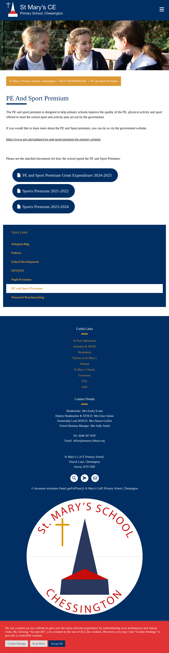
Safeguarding (20, 244)
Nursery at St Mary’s (84, 358)
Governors (85, 375)
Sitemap (84, 363)
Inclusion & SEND (84, 346)
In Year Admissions (84, 340)
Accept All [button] (57, 643)
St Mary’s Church (84, 369)
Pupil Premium (21, 279)
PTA (84, 381)
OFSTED (17, 270)
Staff (84, 387)
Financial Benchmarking (27, 297)
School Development (25, 261)
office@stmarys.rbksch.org (89, 440)
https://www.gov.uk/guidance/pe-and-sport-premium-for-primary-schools (53, 139)
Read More (39, 643)
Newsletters (84, 352)
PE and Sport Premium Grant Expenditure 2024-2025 (67, 175)
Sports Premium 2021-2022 (45, 191)
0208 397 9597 (87, 435)
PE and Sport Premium (27, 288)
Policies (16, 253)
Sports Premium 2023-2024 (45, 206)
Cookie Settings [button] (17, 643)
